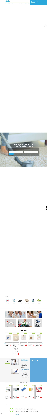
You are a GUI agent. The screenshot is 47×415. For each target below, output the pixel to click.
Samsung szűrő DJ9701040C (22, 396)
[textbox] (16, 152)
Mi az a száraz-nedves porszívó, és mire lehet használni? (25, 370)
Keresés (11, 153)
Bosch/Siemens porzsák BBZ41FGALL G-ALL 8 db (31, 344)
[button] (45, 26)
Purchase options (14, 346)
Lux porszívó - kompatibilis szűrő (38, 396)
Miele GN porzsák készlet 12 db (8, 344)
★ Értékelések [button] (46, 208)
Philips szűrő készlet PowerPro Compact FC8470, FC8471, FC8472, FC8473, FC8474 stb (16, 396)
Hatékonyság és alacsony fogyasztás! (24, 360)
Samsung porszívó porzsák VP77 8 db (23, 344)
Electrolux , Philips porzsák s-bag (39, 344)
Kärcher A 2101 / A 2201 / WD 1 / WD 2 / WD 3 (31, 396)
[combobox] (16, 152)
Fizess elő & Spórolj (15, 351)
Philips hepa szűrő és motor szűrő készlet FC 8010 (7, 396)
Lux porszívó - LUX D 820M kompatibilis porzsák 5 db (16, 344)
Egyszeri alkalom (15, 348)
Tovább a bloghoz (8, 363)
